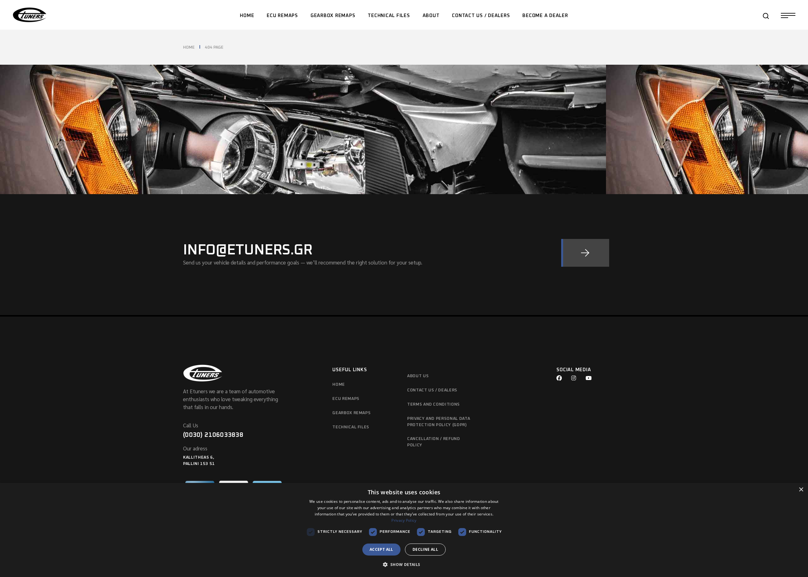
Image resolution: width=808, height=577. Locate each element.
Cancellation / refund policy (433, 442)
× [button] (801, 489)
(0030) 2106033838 (213, 435)
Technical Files (350, 427)
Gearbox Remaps (351, 413)
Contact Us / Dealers (432, 390)
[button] (404, 564)
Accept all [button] (381, 549)
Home (338, 385)
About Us (418, 376)
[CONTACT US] (585, 253)
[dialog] (404, 530)
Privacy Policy (403, 520)
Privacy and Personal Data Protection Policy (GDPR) (438, 422)
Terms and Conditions (433, 404)
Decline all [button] (425, 549)
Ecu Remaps (345, 399)
